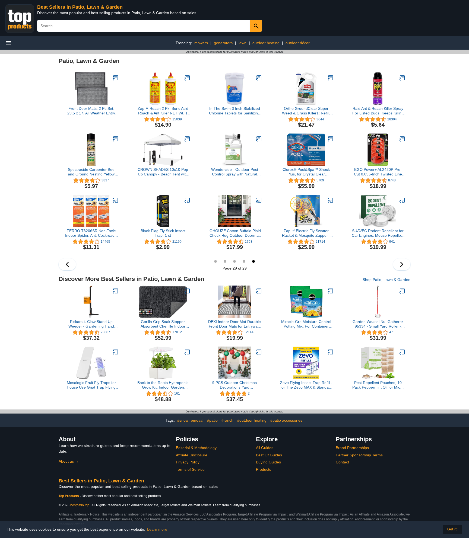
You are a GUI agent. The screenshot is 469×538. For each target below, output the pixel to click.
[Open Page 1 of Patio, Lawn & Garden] (401, 264)
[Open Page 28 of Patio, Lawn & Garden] (67, 264)
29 (253, 261)
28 (244, 261)
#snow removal (190, 420)
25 (215, 261)
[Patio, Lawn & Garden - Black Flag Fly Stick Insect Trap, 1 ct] (187, 200)
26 (225, 261)
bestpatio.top (79, 505)
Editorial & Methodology (196, 448)
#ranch (227, 420)
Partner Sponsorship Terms (359, 455)
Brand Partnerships (352, 448)
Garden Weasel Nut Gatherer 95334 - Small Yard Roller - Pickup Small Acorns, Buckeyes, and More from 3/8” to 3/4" (378, 324)
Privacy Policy (187, 462)
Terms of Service (190, 469)
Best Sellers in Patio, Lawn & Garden (80, 7)
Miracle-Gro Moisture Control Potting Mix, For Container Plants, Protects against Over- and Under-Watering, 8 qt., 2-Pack (306, 324)
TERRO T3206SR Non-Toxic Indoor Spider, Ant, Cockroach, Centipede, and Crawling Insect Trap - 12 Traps (91, 233)
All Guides (264, 448)
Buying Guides (268, 462)
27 (234, 261)
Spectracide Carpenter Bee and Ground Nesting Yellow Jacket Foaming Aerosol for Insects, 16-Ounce (91, 172)
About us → (69, 461)
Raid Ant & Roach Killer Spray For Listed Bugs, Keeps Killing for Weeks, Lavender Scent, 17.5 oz (378, 111)
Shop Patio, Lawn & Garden (386, 279)
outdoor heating (266, 43)
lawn (242, 43)
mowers (201, 43)
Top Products (69, 496)
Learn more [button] (157, 529)
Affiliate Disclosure (191, 455)
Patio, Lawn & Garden (89, 60)
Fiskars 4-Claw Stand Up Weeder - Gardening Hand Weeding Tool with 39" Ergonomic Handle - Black (91, 324)
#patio (212, 420)
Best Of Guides (269, 455)
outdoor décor (298, 43)
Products (263, 469)
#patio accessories (286, 420)
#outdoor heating (252, 420)
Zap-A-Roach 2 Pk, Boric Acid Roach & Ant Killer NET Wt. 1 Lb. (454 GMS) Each (163, 111)
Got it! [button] (452, 529)
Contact (342, 462)
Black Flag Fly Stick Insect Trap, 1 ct (163, 233)
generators (223, 43)
